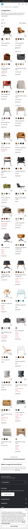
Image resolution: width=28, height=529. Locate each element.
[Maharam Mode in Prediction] (19, 143)
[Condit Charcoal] (2, 245)
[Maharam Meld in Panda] (21, 143)
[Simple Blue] (23, 301)
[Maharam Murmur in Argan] (9, 382)
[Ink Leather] (16, 194)
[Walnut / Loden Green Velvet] (9, 168)
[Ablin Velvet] (7, 118)
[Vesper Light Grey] (2, 118)
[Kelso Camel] (7, 64)
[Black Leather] (16, 168)
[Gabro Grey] (16, 64)
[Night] (7, 357)
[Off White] (21, 301)
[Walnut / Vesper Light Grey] (4, 272)
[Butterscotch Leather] (16, 39)
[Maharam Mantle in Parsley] (19, 118)
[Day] (2, 357)
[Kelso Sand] (16, 92)
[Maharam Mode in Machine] (21, 39)
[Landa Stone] (9, 143)
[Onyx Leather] (21, 118)
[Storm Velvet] (19, 39)
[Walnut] (4, 301)
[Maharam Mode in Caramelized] (7, 39)
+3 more (2, 120)
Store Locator (7, 494)
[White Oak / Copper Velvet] (4, 168)
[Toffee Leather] (4, 219)
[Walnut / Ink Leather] (2, 272)
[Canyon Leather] (23, 118)
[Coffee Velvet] (4, 92)
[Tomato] (23, 357)
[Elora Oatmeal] (19, 245)
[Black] (19, 301)
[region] (14, 518)
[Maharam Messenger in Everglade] (7, 382)
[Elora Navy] (23, 245)
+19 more (2, 145)
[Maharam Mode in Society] (23, 143)
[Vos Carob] (2, 39)
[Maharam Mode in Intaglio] (4, 328)
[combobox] (23, 23)
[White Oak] (2, 301)
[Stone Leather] (19, 64)
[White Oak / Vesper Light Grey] (7, 272)
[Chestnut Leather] (21, 168)
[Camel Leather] (23, 92)
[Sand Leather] (19, 168)
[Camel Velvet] (16, 219)
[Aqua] (16, 301)
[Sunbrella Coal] (19, 410)
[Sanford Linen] (4, 64)
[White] (16, 357)
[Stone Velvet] (16, 118)
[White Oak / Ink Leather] (9, 272)
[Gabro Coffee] (2, 219)
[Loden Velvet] (2, 194)
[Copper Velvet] (2, 64)
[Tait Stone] (23, 39)
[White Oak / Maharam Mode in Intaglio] (7, 168)
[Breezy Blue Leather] (19, 194)
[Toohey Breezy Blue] (16, 410)
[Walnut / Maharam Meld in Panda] (2, 168)
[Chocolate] (4, 357)
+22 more (16, 220)
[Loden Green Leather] (23, 194)
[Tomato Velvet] (2, 92)
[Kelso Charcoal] (9, 64)
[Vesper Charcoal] (9, 118)
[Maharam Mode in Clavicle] (9, 410)
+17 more (2, 195)
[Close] (26, 510)
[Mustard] (21, 357)
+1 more (16, 93)
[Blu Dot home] (2, 4)
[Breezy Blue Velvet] (21, 92)
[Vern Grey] (16, 328)
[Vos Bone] (4, 39)
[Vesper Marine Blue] (4, 118)
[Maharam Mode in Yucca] (9, 39)
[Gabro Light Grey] (2, 382)
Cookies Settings (14, 526)
